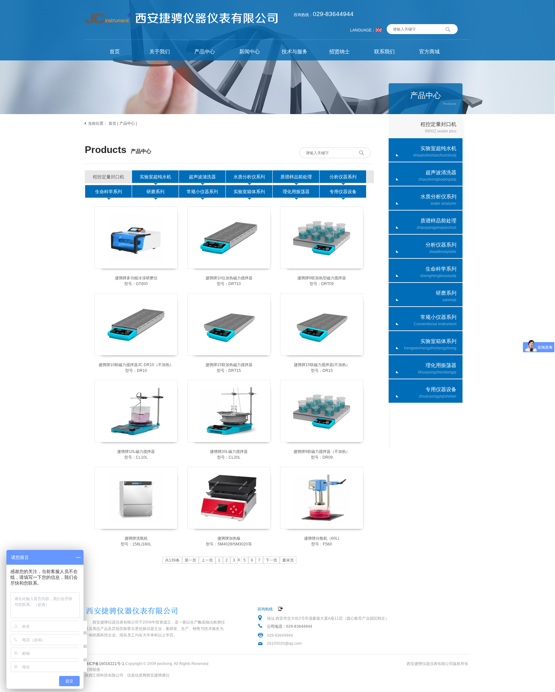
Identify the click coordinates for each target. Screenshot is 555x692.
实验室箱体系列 (249, 191)
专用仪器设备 (343, 191)
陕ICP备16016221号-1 (104, 663)
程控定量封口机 (108, 176)
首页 (115, 51)
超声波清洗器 (202, 176)
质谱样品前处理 (296, 176)
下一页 (271, 560)
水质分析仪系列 (249, 176)
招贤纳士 (339, 51)
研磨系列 (155, 191)
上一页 (207, 560)
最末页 (288, 560)
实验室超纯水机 (155, 176)
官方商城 (429, 51)
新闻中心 (249, 51)
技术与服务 (294, 51)
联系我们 (384, 51)
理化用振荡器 (296, 191)
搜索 (448, 28)
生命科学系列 (108, 191)
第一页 (190, 560)
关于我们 (159, 51)
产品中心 (204, 51)
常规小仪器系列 (202, 191)
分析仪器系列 (343, 176)
